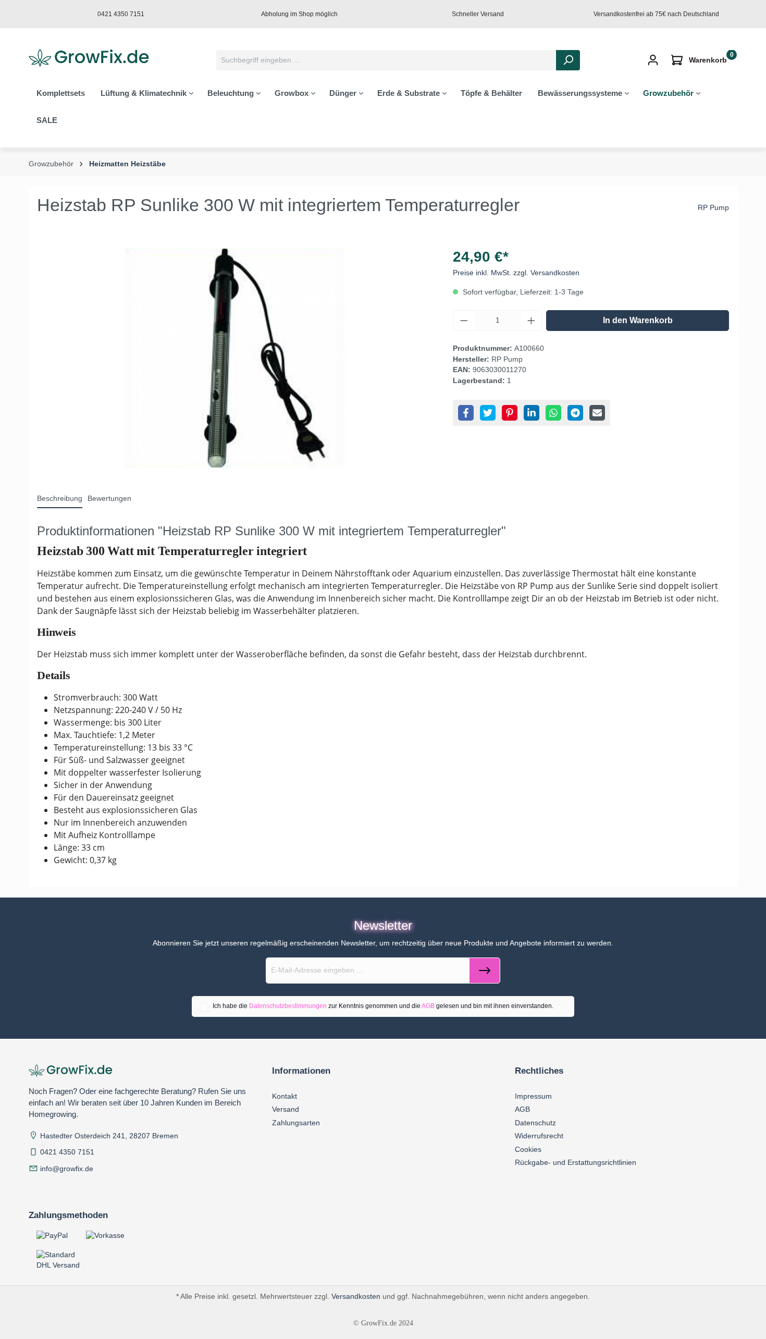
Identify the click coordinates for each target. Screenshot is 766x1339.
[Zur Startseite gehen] (92, 58)
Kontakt (284, 1096)
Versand (285, 1109)
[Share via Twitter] (488, 413)
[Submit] (484, 970)
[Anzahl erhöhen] (531, 320)
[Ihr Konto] (653, 60)
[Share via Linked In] (531, 413)
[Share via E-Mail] (597, 413)
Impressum (533, 1096)
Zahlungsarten (296, 1123)
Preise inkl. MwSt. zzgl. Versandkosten (516, 273)
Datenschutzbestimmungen (288, 1006)
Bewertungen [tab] (109, 498)
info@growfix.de (66, 1169)
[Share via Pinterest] (509, 413)
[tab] (59, 499)
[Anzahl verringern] (464, 320)
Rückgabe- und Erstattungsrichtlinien (575, 1162)
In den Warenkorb (638, 320)
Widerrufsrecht (539, 1136)
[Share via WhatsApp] (553, 413)
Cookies (528, 1149)
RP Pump (713, 208)
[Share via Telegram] (575, 413)
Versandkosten (355, 1296)
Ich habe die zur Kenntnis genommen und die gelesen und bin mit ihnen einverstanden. (383, 1006)
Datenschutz (535, 1123)
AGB (428, 1006)
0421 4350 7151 (67, 1152)
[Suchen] (567, 60)
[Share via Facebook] (466, 413)
